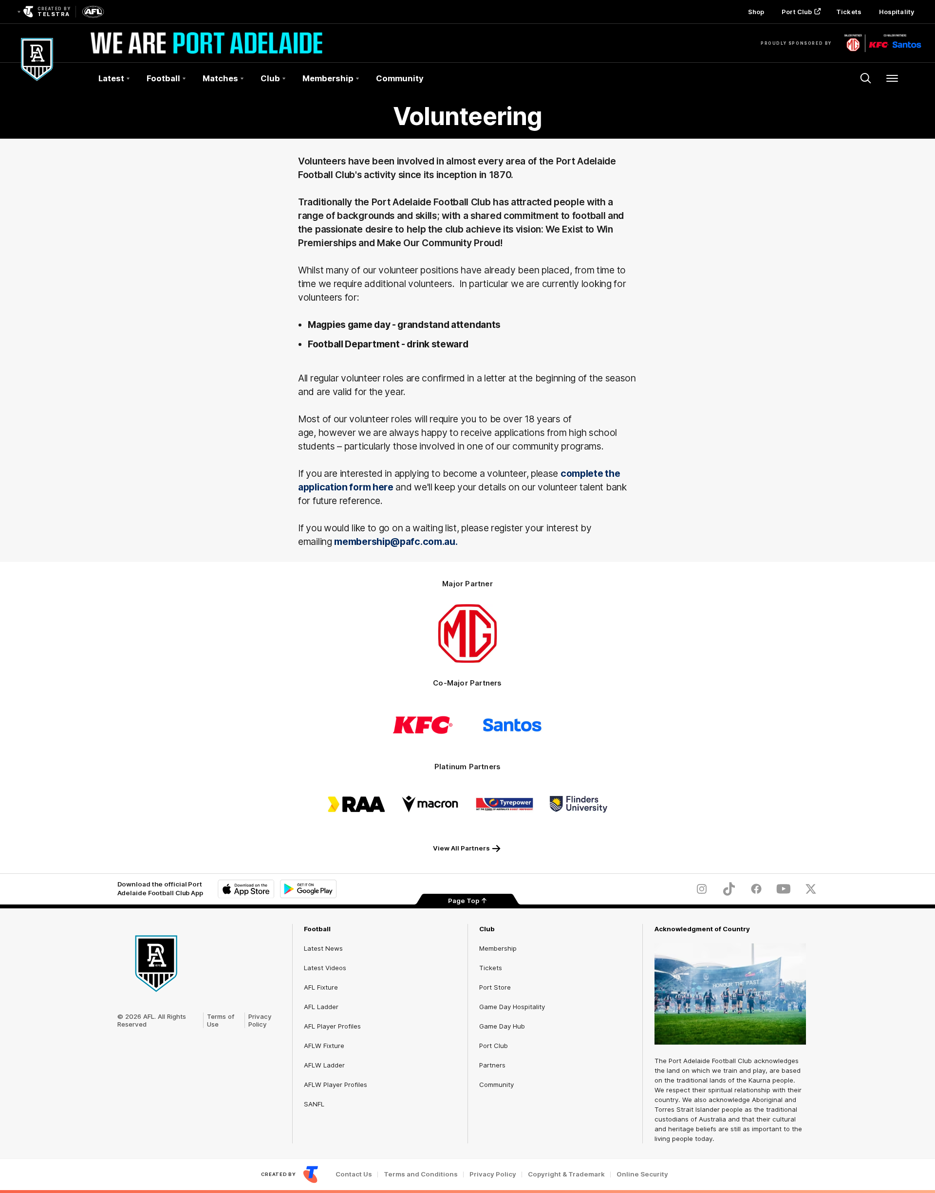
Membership (498, 948)
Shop (756, 12)
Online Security (642, 1174)
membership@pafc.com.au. (395, 541)
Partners (492, 1065)
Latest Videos (325, 968)
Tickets (848, 12)
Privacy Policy (260, 1020)
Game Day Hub (502, 1026)
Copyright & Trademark (566, 1174)
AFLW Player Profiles (335, 1084)
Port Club (797, 12)
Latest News (323, 948)
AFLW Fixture (324, 1045)
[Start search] (866, 78)
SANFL (314, 1104)
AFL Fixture (321, 987)
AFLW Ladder (324, 1065)
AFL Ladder (321, 1007)
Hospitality (896, 12)
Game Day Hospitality (512, 1007)
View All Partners (461, 848)
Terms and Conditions (421, 1174)
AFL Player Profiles (332, 1026)
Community (400, 78)
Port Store (495, 987)
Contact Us (354, 1174)
